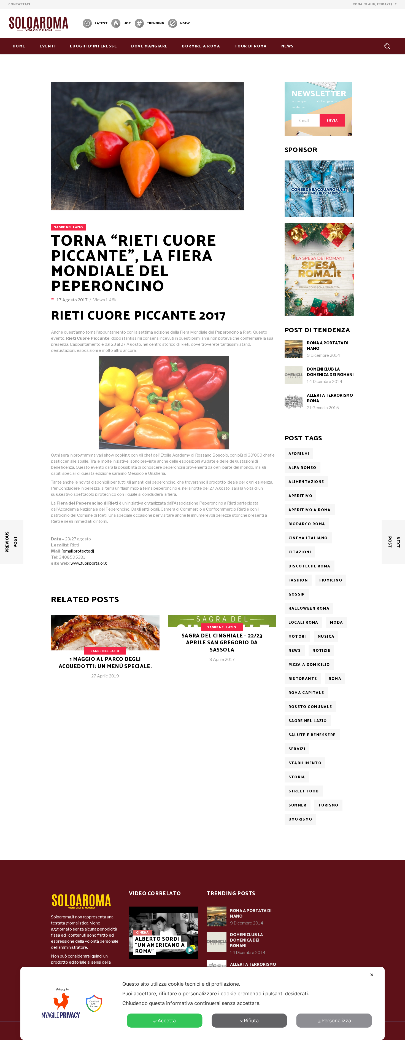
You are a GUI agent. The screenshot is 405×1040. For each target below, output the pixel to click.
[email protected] (77, 551)
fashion (298, 580)
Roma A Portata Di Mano (328, 346)
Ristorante (302, 679)
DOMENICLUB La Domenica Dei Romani (330, 372)
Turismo (328, 805)
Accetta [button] (167, 1020)
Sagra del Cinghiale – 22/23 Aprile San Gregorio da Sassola (222, 643)
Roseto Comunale (310, 707)
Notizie (321, 651)
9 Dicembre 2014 (323, 355)
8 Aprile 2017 (222, 659)
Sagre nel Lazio (68, 227)
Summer (297, 805)
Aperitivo (300, 496)
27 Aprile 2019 (105, 676)
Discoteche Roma (309, 566)
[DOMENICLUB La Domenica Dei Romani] (294, 375)
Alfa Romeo (302, 468)
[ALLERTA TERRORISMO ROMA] (294, 401)
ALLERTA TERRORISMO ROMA (330, 398)
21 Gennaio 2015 (323, 407)
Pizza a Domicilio (309, 665)
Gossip (296, 594)
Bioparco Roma (306, 524)
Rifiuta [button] (251, 1020)
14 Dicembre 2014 (324, 381)
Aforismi (298, 454)
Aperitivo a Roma (309, 510)
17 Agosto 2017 (72, 299)
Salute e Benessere (312, 735)
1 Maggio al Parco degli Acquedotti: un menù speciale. (105, 663)
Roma (335, 679)
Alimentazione (306, 482)
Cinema (142, 932)
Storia (296, 777)
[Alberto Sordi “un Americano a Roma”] (190, 950)
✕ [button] (372, 975)
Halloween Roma (309, 608)
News (294, 651)
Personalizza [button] (336, 1020)
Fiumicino (330, 580)
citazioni (299, 552)
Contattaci (19, 4)
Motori (297, 637)
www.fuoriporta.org (89, 563)
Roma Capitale (306, 693)
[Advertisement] (296, 22)
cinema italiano (308, 538)
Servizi (297, 749)
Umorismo (300, 819)
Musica (326, 637)
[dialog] (202, 1003)
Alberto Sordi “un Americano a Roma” (160, 945)
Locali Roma (303, 623)
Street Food (303, 791)
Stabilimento (305, 763)
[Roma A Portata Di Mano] (294, 349)
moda (336, 623)
